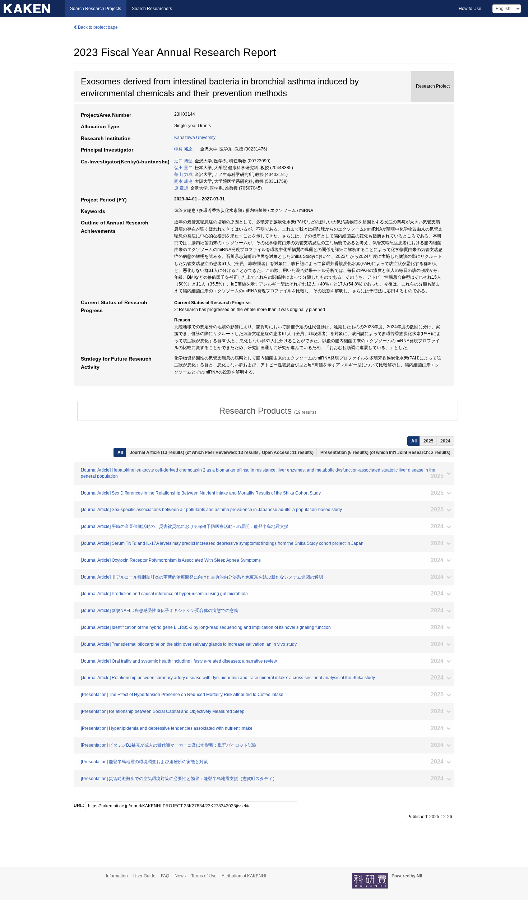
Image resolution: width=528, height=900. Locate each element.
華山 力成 (183, 174)
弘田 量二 (183, 167)
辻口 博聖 (183, 160)
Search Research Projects (95, 8)
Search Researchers (152, 8)
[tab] (267, 411)
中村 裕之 (183, 149)
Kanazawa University (195, 137)
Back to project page (97, 27)
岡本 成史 (183, 181)
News (180, 875)
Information (117, 875)
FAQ (165, 875)
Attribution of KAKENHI (244, 875)
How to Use (470, 8)
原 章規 (181, 188)
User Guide (144, 875)
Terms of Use (204, 875)
